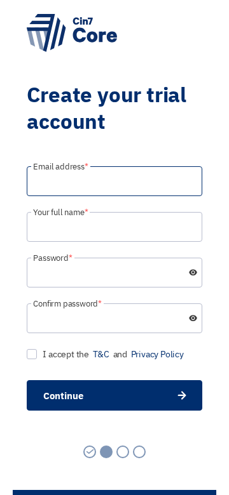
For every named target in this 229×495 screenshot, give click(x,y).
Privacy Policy (157, 354)
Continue (63, 396)
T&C (101, 354)
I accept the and (113, 354)
